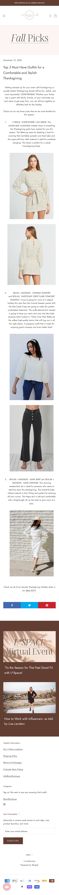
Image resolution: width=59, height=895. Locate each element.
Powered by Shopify (29, 865)
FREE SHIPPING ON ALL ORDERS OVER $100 (29, 3)
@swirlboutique (10, 799)
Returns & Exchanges (12, 762)
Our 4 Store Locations (13, 749)
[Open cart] (55, 15)
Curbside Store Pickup (13, 769)
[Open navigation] (3, 16)
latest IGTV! (31, 590)
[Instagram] (4, 804)
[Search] (50, 16)
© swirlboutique (29, 861)
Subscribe (13, 840)
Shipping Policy (10, 756)
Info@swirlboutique (11, 776)
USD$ (28, 855)
